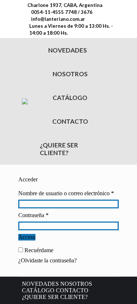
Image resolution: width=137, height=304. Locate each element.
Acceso (26, 237)
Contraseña (46, 215)
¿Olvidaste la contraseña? (47, 260)
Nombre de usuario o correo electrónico (68, 193)
